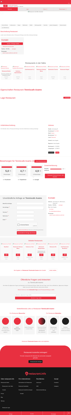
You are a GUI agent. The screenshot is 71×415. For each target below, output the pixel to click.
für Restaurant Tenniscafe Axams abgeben (5, 330)
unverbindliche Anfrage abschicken (27, 233)
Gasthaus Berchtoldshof (18, 72)
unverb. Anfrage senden (13, 43)
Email (4, 219)
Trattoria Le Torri (30, 246)
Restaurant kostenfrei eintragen (25, 389)
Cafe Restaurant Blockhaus (65, 247)
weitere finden (17, 329)
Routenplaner (67, 97)
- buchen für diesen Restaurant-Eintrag (65, 329)
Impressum (38, 382)
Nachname (5, 215)
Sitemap (2, 400)
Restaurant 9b (53, 246)
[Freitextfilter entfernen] (64, 2)
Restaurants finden (5, 382)
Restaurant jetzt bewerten (55, 176)
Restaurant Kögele (64, 69)
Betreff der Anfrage (7, 203)
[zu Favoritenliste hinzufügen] (2, 13)
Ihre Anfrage (6, 207)
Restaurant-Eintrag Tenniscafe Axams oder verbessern (42, 330)
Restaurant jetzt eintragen (36, 361)
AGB (37, 386)
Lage (27, 9)
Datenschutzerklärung (23, 229)
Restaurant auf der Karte (8, 46)
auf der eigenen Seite (53, 330)
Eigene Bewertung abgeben (41, 161)
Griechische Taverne (53, 69)
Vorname (5, 212)
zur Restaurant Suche (1, 6)
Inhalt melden (52, 270)
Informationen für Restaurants (25, 382)
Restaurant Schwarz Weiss (41, 70)
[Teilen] (66, 413)
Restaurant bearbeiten (23, 386)
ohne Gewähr (42, 270)
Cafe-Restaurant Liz (29, 69)
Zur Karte (51, 209)
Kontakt (57, 152)
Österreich (53, 137)
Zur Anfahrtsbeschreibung (55, 211)
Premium (68, 64)
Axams (52, 133)
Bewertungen (62, 9)
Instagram (56, 386)
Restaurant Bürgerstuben (41, 247)
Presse (2, 393)
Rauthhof (6, 246)
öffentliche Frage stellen (36, 298)
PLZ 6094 (56, 131)
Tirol (55, 135)
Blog (2, 397)
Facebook (56, 382)
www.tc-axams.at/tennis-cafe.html (10, 52)
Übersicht (9, 9)
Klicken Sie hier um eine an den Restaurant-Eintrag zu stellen (36, 289)
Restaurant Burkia (6, 71)
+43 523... (8, 48)
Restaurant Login (6, 407)
